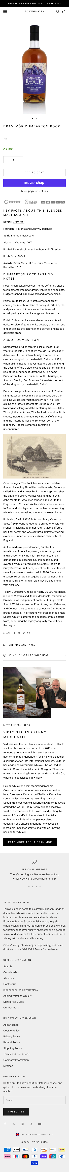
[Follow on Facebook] (5, 1124)
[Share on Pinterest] (23, 633)
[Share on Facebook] (14, 633)
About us (8, 978)
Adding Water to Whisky (17, 995)
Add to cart (34, 172)
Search (7, 966)
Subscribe (16, 1111)
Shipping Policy (12, 1048)
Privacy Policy (11, 1036)
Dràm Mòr (18, 221)
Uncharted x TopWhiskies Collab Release (34, 3)
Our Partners (11, 1007)
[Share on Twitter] (19, 633)
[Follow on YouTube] (40, 1124)
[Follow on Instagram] (22, 1124)
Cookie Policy (11, 1030)
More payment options (34, 191)
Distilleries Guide (13, 1001)
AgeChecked (11, 1024)
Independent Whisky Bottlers (20, 990)
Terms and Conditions (16, 1054)
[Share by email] (28, 633)
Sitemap (8, 1065)
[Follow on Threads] (31, 1124)
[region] (34, 870)
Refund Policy (11, 1042)
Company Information (16, 1060)
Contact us (9, 984)
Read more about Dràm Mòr (30, 842)
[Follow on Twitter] (13, 1124)
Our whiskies (11, 972)
